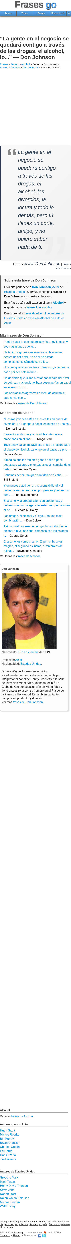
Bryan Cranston (10, 1142)
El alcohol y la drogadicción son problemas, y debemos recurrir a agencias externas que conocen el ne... (37, 505)
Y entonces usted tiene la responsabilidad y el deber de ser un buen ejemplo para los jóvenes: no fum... (36, 490)
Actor (18, 659)
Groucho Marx (9, 1177)
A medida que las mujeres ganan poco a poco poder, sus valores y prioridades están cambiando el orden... (37, 464)
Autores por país (38, 1224)
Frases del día (58, 13)
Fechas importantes (59, 1224)
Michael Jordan (10, 1202)
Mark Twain (7, 1181)
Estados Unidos (14, 291)
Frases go (18, 1232)
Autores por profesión (16, 1224)
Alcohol (25, 64)
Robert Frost (8, 1194)
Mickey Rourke (9, 1134)
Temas (24, 13)
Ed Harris (6, 1151)
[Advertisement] (35, 26)
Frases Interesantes (39, 307)
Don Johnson (30, 67)
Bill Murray (7, 1138)
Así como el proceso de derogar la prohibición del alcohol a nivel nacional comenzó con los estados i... (36, 531)
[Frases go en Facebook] (39, 1235)
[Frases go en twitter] (44, 1235)
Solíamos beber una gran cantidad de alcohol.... (34, 475)
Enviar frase (7, 1227)
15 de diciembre (28, 652)
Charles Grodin (10, 1146)
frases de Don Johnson (32, 403)
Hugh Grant (7, 1130)
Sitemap (17, 1235)
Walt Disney (7, 1206)
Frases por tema (28, 1221)
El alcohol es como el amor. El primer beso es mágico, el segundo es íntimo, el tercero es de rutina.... (33, 546)
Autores (41, 13)
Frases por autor (47, 1221)
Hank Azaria (8, 1155)
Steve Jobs (7, 1190)
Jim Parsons (8, 1159)
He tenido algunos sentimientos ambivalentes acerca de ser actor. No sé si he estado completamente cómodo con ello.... (33, 357)
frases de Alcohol (28, 556)
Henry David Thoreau (14, 1185)
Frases (8, 13)
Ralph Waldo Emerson (14, 1198)
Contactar (5, 1235)
